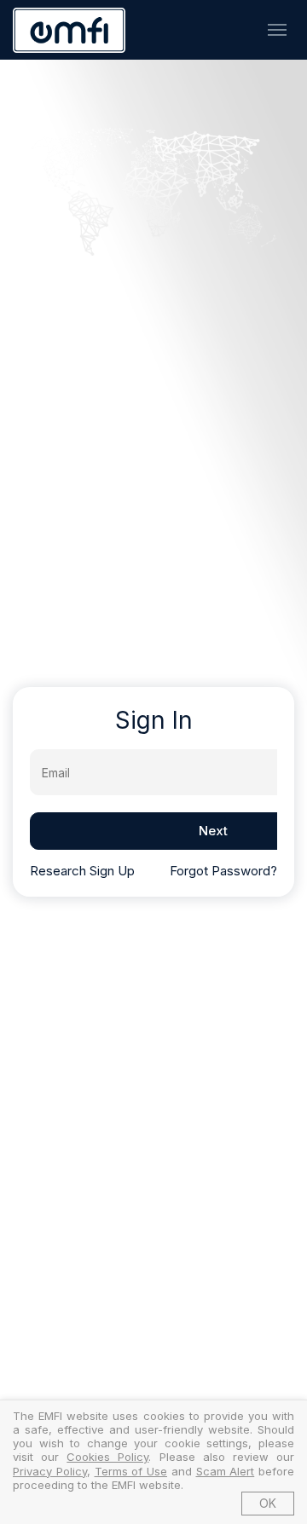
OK (267, 1503)
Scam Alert (225, 1471)
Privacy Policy (50, 1471)
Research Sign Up (82, 871)
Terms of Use (131, 1471)
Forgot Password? (223, 871)
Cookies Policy (107, 1456)
